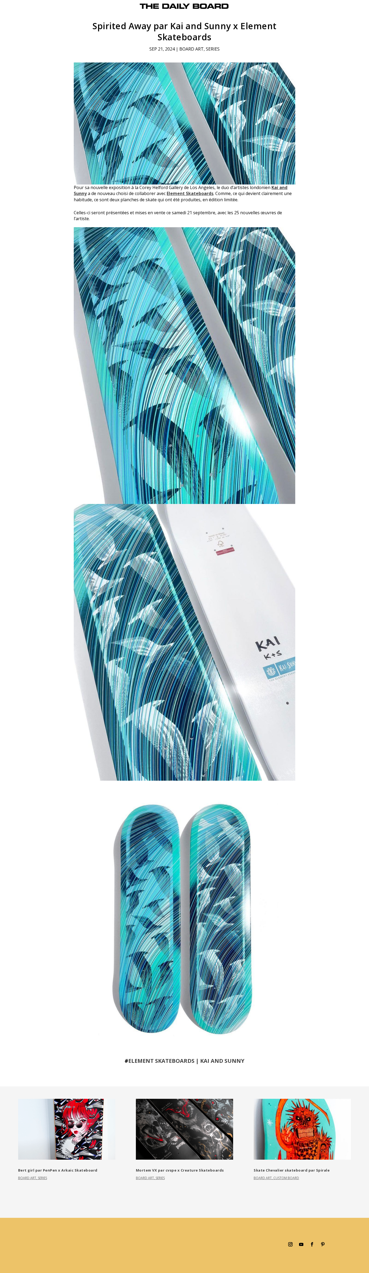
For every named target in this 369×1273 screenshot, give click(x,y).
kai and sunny (222, 1060)
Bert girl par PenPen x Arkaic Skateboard (58, 1170)
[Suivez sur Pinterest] (322, 1244)
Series (213, 49)
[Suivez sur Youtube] (301, 1244)
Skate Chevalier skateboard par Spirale (292, 1170)
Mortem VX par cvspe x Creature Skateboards (180, 1170)
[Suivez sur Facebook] (312, 1244)
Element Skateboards (190, 193)
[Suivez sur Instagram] (290, 1244)
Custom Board (286, 1178)
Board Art (191, 49)
